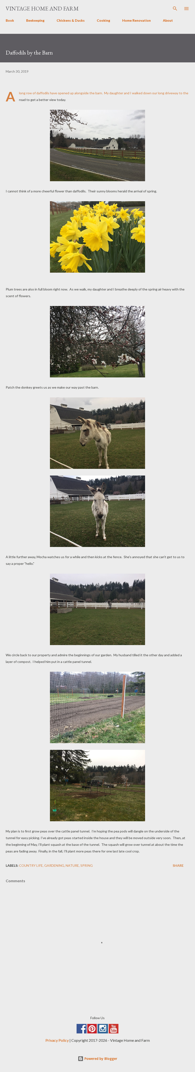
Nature (72, 865)
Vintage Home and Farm (42, 8)
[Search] (175, 8)
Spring (86, 865)
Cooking (103, 20)
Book (10, 20)
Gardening (54, 865)
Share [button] (178, 865)
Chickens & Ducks (71, 20)
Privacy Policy (57, 1040)
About (168, 20)
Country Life (31, 865)
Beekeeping (35, 20)
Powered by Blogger (100, 1058)
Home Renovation (136, 20)
